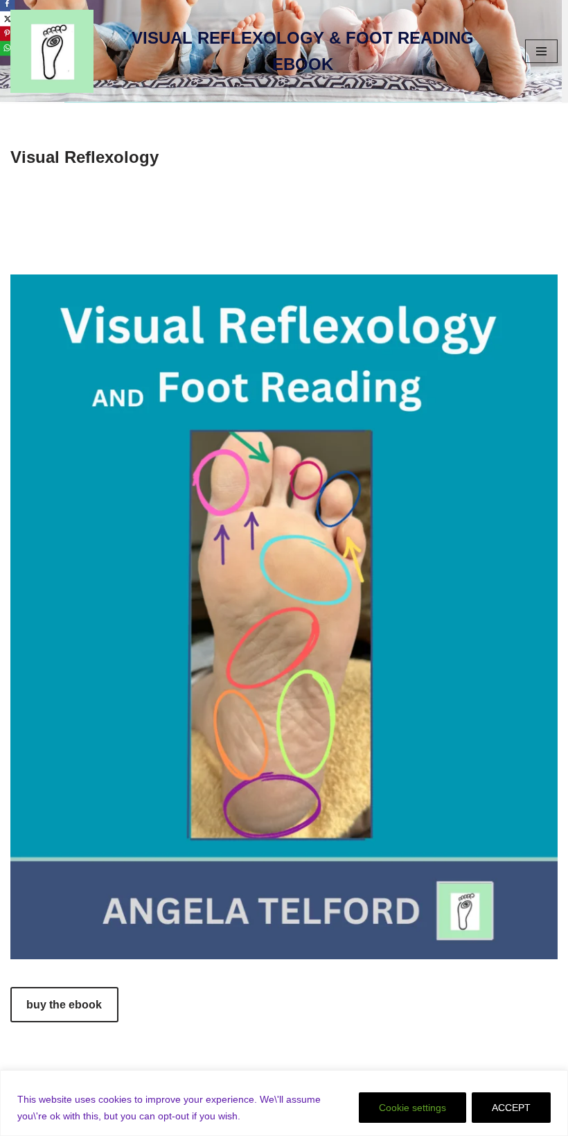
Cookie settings (412, 1107)
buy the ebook (64, 1005)
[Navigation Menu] (541, 51)
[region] (284, 1103)
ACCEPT (511, 1107)
